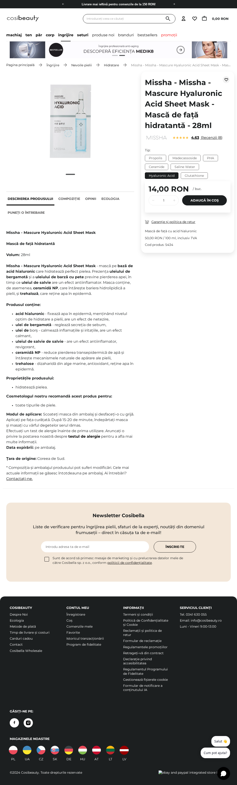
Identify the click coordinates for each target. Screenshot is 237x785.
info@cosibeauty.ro (206, 620)
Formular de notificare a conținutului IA (142, 688)
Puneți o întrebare (26, 213)
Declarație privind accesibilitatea (137, 661)
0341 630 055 (196, 614)
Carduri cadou (21, 638)
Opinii (90, 199)
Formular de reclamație (142, 641)
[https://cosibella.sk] (54, 750)
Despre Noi (19, 614)
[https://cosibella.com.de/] (96, 750)
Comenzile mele (79, 626)
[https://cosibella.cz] (41, 750)
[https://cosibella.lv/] (124, 750)
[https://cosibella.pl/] (13, 750)
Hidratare (111, 65)
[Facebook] (14, 722)
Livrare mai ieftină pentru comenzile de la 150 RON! (119, 4)
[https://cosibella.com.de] (68, 750)
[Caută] (168, 19)
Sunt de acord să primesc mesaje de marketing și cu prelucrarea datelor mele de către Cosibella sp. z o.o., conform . (118, 560)
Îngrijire (65, 35)
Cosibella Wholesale (26, 651)
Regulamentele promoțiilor (145, 647)
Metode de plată (23, 626)
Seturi (82, 35)
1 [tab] (113, 56)
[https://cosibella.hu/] (82, 750)
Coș (69, 620)
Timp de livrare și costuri (30, 632)
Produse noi (103, 35)
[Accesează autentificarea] (183, 19)
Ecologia (110, 199)
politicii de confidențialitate (129, 563)
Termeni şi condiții (138, 614)
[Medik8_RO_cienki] (118, 49)
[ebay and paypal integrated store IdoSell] (193, 772)
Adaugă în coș (204, 200)
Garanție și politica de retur (173, 222)
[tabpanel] (118, 49)
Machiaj (14, 35)
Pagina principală (20, 65)
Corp (50, 35)
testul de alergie (84, 436)
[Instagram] (28, 722)
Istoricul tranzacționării (85, 638)
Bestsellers (147, 35)
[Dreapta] (174, 4)
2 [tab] (120, 56)
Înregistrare (75, 614)
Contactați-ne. (19, 478)
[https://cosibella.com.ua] (27, 750)
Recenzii (206, 137)
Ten (28, 35)
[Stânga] (62, 4)
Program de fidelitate (83, 644)
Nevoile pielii (81, 65)
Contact (16, 644)
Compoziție (69, 199)
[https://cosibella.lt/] (110, 750)
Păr (39, 35)
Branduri (126, 35)
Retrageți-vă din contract (143, 653)
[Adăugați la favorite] (226, 79)
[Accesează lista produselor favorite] (194, 19)
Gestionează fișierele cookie (145, 680)
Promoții (169, 35)
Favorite (73, 632)
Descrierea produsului (30, 199)
